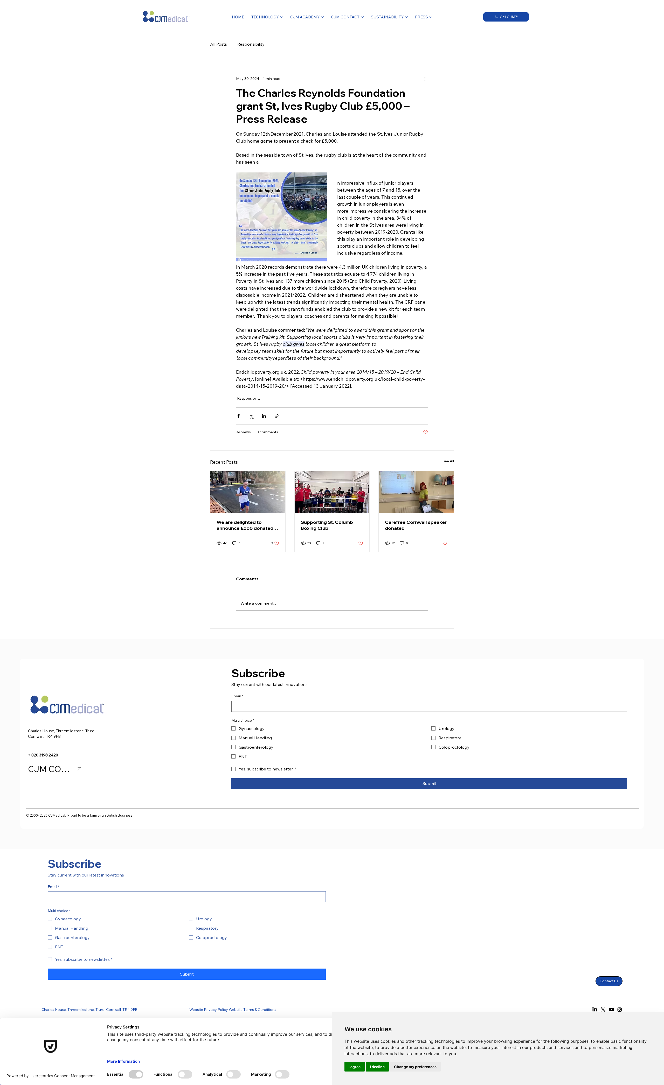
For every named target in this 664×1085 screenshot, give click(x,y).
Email (237, 696)
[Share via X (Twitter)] (251, 416)
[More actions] (425, 78)
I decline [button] (377, 1067)
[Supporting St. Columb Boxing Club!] (332, 492)
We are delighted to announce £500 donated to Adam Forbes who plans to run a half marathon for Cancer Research (247, 525)
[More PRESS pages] (431, 17)
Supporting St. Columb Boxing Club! (327, 525)
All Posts (218, 44)
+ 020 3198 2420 (43, 755)
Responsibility (251, 44)
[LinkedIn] (595, 1009)
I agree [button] (355, 1067)
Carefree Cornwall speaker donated (416, 525)
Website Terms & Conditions (252, 1009)
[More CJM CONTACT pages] (362, 17)
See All (448, 461)
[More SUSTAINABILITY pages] (406, 17)
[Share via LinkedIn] (263, 416)
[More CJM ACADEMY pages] (322, 17)
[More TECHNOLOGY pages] (281, 17)
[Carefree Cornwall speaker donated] (416, 492)
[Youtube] (611, 1009)
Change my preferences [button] (415, 1067)
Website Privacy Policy (209, 1009)
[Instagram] (619, 1009)
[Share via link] (276, 416)
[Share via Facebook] (238, 416)
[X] (603, 1009)
